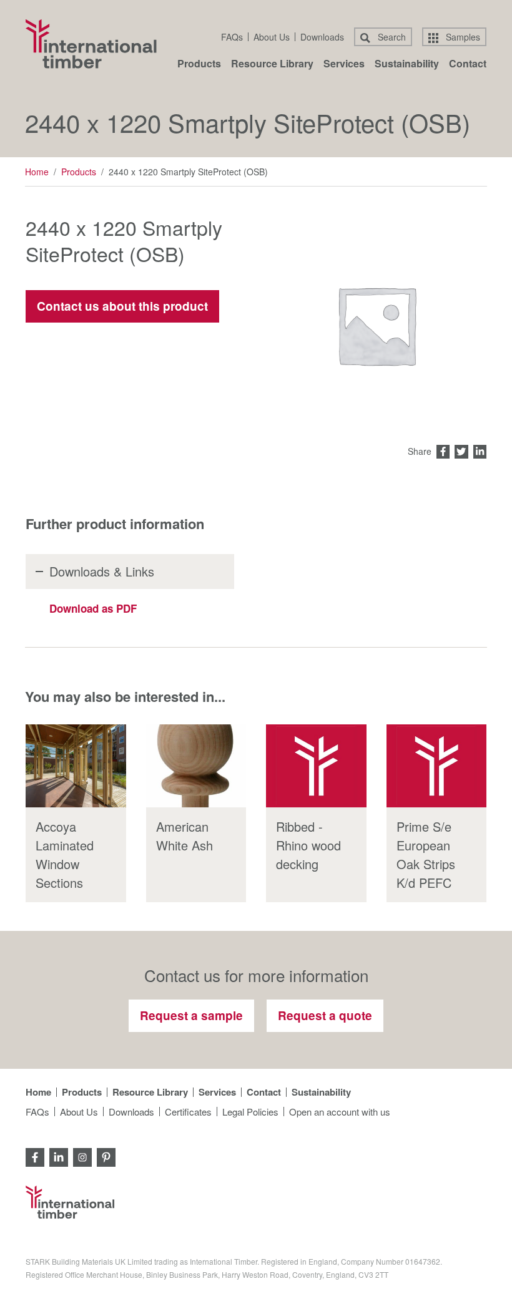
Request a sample (191, 1015)
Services (344, 65)
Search (390, 37)
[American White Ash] (196, 766)
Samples (461, 37)
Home (37, 171)
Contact (467, 65)
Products (199, 65)
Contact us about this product (122, 306)
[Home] (91, 44)
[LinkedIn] (58, 1156)
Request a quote (325, 1015)
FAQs (232, 36)
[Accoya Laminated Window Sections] (76, 766)
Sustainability (407, 65)
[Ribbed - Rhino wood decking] (316, 766)
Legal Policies (250, 1111)
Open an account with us (339, 1111)
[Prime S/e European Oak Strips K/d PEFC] (436, 766)
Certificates (188, 1111)
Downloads (322, 36)
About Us (272, 36)
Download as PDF (93, 608)
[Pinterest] (106, 1156)
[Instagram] (82, 1156)
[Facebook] (35, 1156)
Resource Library (272, 65)
